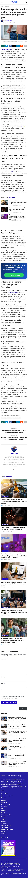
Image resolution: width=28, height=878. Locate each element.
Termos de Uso (11, 870)
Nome (3, 677)
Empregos (3, 800)
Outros (2, 819)
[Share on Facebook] (10, 46)
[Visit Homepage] (14, 2)
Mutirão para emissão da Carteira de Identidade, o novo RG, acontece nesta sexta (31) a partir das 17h (12, 640)
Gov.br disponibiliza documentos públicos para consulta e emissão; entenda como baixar (13, 584)
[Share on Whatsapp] (3, 46)
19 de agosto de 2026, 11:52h (15, 205)
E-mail (3, 683)
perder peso (4, 417)
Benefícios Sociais (5, 805)
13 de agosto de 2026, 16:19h (15, 220)
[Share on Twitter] (14, 46)
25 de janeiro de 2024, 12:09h (9, 22)
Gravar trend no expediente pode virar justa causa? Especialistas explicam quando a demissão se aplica (17, 718)
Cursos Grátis (4, 793)
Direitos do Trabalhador (6, 825)
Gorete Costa (9, 20)
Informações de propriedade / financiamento (10, 863)
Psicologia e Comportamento (7, 829)
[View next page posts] (15, 225)
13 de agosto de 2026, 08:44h (15, 212)
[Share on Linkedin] (18, 46)
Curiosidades (4, 823)
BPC (2, 808)
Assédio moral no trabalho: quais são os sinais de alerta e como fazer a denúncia (17, 740)
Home (2, 6)
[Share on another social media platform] (25, 46)
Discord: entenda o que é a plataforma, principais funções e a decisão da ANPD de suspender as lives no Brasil (17, 217)
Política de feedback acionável (7, 867)
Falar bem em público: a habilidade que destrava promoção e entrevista (17, 725)
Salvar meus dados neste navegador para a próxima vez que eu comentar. (13, 697)
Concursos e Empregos (7, 796)
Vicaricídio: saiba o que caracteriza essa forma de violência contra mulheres (17, 209)
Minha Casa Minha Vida (6, 814)
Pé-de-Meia (3, 816)
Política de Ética (15, 866)
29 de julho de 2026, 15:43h (7, 615)
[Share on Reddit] (21, 46)
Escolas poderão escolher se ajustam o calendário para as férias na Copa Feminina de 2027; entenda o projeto (14, 612)
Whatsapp (18, 870)
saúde (10, 417)
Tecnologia (3, 833)
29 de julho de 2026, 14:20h (7, 644)
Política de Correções (5, 866)
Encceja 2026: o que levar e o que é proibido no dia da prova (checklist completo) (16, 748)
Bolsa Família (4, 806)
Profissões (3, 831)
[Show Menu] (1, 2)
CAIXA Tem (3, 810)
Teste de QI (4, 802)
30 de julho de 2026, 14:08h (7, 587)
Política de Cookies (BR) (15, 864)
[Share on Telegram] (6, 46)
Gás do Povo (3, 812)
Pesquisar (3, 706)
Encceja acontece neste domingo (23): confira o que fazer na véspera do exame (17, 755)
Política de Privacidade (6, 869)
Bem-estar (6, 415)
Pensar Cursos (7, 873)
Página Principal (4, 864)
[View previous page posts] (13, 225)
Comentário (4, 659)
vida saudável (16, 417)
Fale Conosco (9, 862)
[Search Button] (26, 2)
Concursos (3, 797)
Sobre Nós (3, 870)
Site (2, 690)
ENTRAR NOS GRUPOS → (14, 275)
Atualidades (7, 6)
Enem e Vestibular (4, 827)
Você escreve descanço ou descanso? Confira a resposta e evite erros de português (17, 732)
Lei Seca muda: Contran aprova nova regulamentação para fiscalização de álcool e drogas (18, 202)
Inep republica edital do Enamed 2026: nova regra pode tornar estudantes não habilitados (17, 763)
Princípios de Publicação (18, 869)
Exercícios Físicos (15, 415)
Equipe (2, 862)
